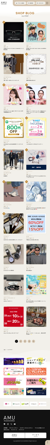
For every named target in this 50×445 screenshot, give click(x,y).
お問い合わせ (6, 429)
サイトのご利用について (40, 428)
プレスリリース (14, 429)
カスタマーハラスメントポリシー (26, 428)
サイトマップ (21, 429)
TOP (4, 349)
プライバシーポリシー (13, 428)
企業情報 (5, 428)
